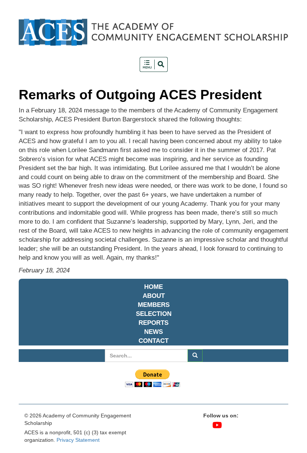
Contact (153, 340)
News (153, 331)
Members (154, 304)
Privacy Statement (78, 440)
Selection (153, 313)
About (154, 295)
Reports (153, 322)
